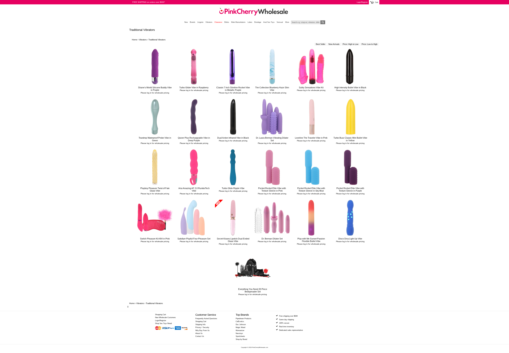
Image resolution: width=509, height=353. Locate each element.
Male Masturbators (238, 22)
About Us (199, 333)
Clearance (218, 22)
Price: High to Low (350, 44)
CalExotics (240, 321)
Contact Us (199, 336)
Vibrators (208, 22)
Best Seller (320, 44)
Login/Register (362, 2)
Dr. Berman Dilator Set (272, 239)
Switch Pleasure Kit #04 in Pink (155, 239)
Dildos (226, 22)
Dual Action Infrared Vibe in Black (233, 138)
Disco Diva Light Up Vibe (350, 239)
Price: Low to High (369, 44)
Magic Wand (240, 327)
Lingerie (200, 22)
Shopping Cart (160, 315)
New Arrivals (333, 44)
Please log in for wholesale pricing (155, 93)
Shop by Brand (241, 339)
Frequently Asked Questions (206, 319)
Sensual (280, 22)
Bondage (257, 22)
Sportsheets (240, 336)
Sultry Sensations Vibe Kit (311, 87)
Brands (192, 22)
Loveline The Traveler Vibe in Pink (311, 138)
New (186, 22)
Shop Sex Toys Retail (163, 323)
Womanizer (240, 330)
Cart (376, 2)
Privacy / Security (202, 327)
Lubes (250, 22)
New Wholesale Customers (165, 317)
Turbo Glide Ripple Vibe (233, 188)
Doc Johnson (241, 324)
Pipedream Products (243, 319)
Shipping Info (200, 324)
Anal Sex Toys (269, 22)
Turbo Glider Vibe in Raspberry (194, 87)
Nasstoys (239, 333)
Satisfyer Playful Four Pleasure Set (193, 239)
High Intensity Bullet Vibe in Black (350, 87)
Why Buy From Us (202, 330)
